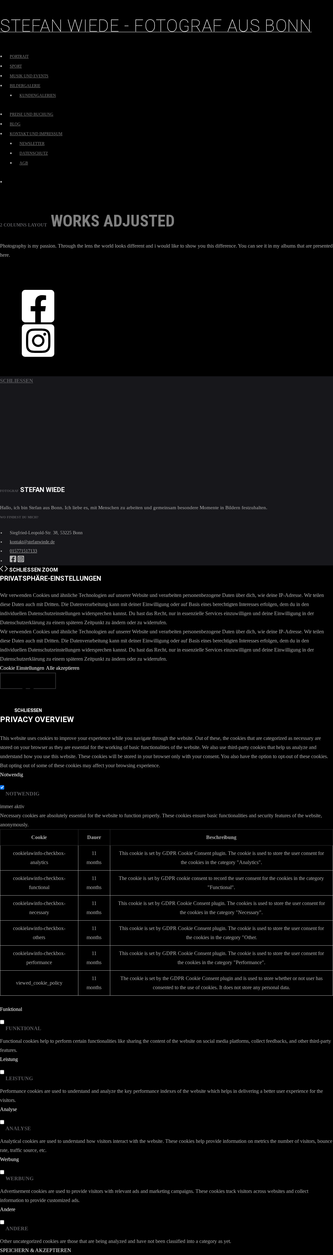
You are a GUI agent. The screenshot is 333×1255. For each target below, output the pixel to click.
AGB (24, 163)
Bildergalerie (25, 86)
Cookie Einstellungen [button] (22, 668)
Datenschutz (34, 153)
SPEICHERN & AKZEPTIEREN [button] (35, 1250)
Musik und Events (29, 76)
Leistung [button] (9, 1059)
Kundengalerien (38, 95)
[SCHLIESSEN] (28, 681)
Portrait (19, 56)
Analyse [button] (8, 1109)
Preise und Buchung (31, 114)
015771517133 (23, 551)
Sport (16, 66)
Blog (15, 124)
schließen (16, 380)
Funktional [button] (11, 1009)
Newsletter (32, 143)
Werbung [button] (9, 1159)
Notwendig (22, 793)
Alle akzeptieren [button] (62, 668)
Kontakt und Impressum (36, 134)
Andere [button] (7, 1209)
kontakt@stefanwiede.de (32, 541)
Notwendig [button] (11, 774)
